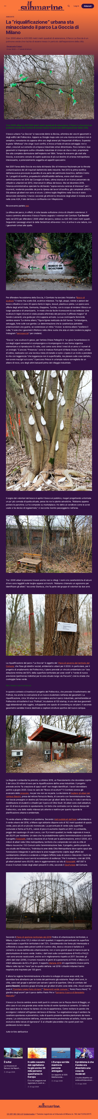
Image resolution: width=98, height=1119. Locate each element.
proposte (24, 793)
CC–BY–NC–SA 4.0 (15, 1114)
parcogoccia (23, 333)
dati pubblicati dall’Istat (65, 819)
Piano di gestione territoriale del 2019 (33, 937)
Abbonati (88, 6)
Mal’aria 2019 (55, 963)
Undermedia (29, 1114)
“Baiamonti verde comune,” (55, 989)
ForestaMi (20, 839)
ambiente (10, 17)
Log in (76, 6)
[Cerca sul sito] (69, 6)
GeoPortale (70, 865)
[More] (5, 6)
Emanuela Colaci (14, 46)
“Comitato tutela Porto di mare (26, 989)
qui (27, 206)
